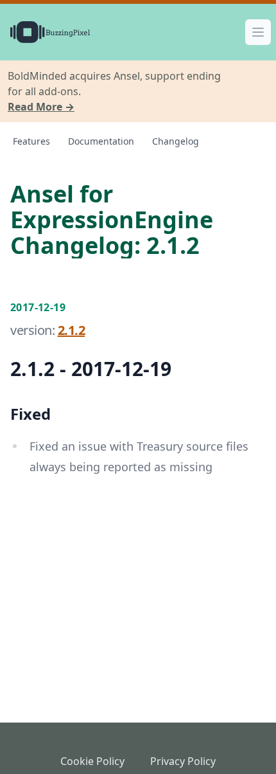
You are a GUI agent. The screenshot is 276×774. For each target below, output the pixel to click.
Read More (41, 107)
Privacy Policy (183, 761)
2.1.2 (71, 330)
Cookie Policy (92, 761)
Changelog (175, 141)
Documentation (101, 141)
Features (31, 141)
